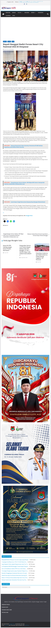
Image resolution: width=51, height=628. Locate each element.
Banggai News (29, 215)
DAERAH (33, 12)
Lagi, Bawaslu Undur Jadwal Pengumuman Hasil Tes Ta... (15, 564)
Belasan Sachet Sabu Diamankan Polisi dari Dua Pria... (14, 580)
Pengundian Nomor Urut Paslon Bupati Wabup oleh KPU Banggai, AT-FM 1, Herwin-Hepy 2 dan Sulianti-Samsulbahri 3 (25, 250)
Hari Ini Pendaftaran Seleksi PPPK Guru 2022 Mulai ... (14, 568)
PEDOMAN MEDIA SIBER (7, 609)
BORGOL (14, 12)
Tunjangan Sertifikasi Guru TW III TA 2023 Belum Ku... (14, 562)
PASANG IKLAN (5, 607)
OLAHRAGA (8, 15)
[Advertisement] (25, 30)
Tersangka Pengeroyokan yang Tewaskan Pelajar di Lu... (15, 571)
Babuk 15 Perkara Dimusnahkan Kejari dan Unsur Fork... (15, 577)
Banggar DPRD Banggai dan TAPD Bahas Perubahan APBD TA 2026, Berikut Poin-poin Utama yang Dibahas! (31, 2)
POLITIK (19, 12)
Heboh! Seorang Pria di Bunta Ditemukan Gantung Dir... (15, 575)
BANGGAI (4, 41)
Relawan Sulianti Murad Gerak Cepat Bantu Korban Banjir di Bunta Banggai (37, 234)
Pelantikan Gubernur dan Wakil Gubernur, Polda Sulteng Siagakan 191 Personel (42, 256)
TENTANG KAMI (5, 612)
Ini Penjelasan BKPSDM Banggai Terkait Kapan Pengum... (15, 566)
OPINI (13, 15)
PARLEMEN (26, 12)
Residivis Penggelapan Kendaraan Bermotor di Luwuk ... (15, 573)
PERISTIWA (8, 12)
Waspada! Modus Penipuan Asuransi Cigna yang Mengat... (15, 559)
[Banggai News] (3, 14)
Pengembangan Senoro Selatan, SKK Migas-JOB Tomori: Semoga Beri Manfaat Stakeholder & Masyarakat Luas (13, 235)
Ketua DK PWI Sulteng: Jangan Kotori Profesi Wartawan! (7, 248)
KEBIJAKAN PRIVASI (6, 604)
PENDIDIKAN (40, 12)
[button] (21, 12)
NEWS (13, 41)
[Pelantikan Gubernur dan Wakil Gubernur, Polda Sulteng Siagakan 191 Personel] (42, 244)
